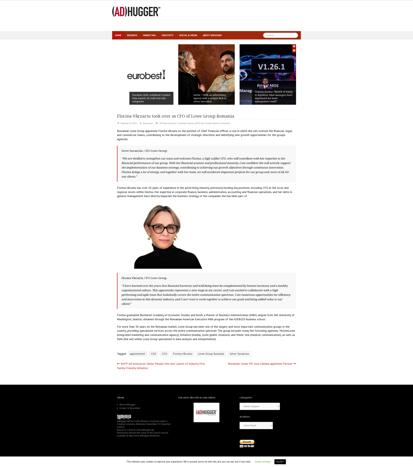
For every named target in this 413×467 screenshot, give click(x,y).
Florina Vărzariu (182, 354)
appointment (137, 354)
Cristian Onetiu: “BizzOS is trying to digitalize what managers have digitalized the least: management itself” (274, 97)
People (208, 123)
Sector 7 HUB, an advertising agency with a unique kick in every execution (210, 98)
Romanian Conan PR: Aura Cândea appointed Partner (260, 364)
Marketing (149, 35)
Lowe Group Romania (211, 354)
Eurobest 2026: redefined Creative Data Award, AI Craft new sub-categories (151, 98)
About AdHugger (212, 35)
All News (164, 123)
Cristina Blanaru (141, 421)
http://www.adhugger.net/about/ (144, 435)
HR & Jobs (200, 123)
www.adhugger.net (145, 429)
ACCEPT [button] (280, 461)
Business (132, 35)
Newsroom (148, 123)
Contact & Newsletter (129, 408)
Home (118, 35)
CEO (153, 354)
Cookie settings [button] (262, 461)
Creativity (167, 35)
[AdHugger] (136, 11)
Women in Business (221, 123)
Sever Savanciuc (239, 354)
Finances (191, 123)
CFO (164, 354)
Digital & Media (188, 35)
